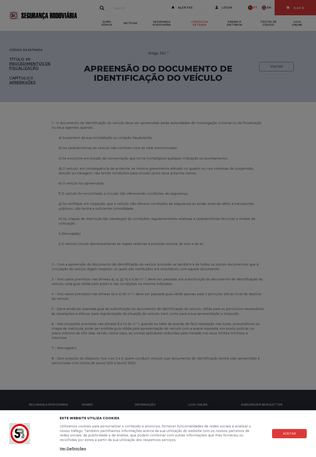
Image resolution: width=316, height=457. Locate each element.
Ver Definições (73, 448)
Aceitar (289, 433)
